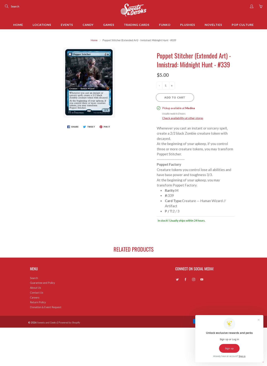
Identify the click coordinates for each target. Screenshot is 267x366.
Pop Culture (243, 24)
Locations (42, 24)
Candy (88, 24)
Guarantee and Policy (42, 282)
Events (67, 24)
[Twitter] (177, 279)
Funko (165, 24)
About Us (35, 287)
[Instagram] (193, 279)
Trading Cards (136, 24)
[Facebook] (185, 279)
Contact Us (36, 292)
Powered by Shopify (69, 322)
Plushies (187, 24)
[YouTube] (202, 279)
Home (18, 24)
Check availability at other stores (182, 118)
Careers (34, 297)
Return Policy (38, 302)
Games (108, 24)
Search (34, 278)
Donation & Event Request (45, 307)
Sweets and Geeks (47, 322)
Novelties (213, 24)
